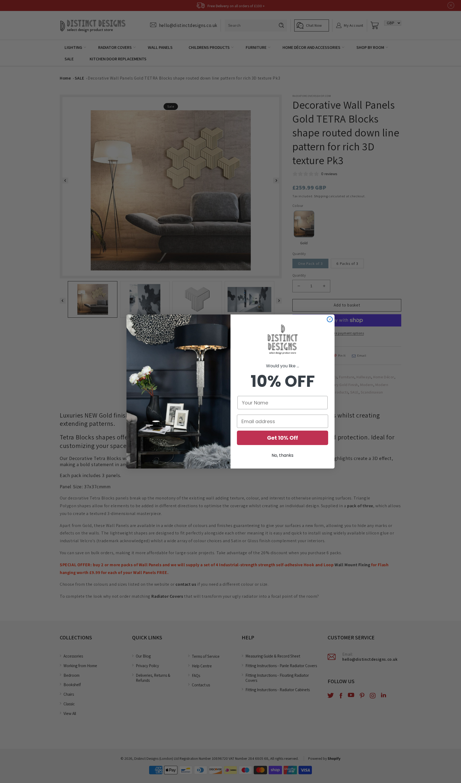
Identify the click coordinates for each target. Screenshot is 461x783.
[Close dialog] (329, 319)
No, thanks (282, 455)
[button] (282, 339)
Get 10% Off (282, 438)
